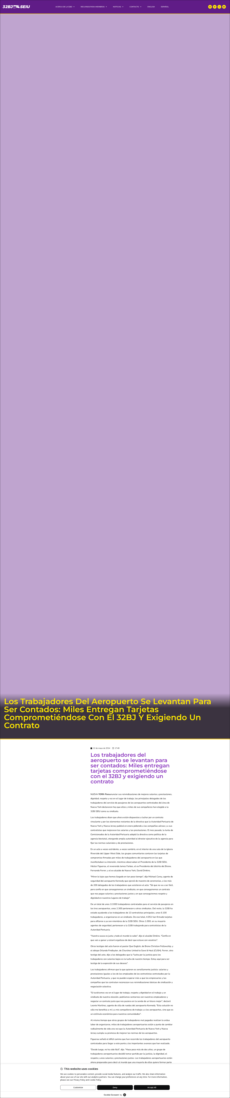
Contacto (134, 7)
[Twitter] (215, 7)
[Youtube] (224, 7)
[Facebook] (210, 7)
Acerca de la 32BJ (64, 7)
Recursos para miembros (92, 7)
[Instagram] (219, 7)
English (151, 7)
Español (165, 7)
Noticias (117, 7)
